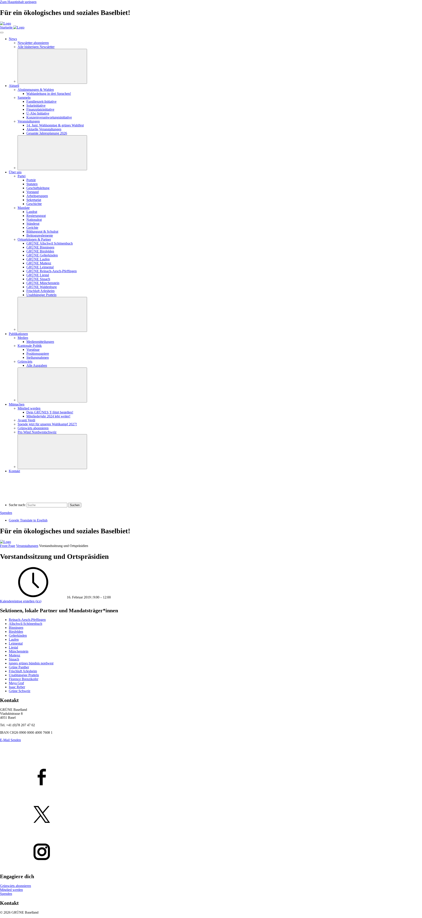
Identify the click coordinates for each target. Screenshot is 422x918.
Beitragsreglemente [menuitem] (39, 235)
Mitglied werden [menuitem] (29, 408)
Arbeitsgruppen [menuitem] (37, 196)
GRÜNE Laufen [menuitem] (38, 259)
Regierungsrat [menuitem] (36, 216)
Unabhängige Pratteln (24, 675)
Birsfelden (16, 631)
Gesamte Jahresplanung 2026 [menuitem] (46, 133)
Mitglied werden (11, 890)
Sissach (14, 659)
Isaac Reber (17, 687)
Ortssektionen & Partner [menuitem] (34, 239)
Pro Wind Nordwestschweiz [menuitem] (37, 432)
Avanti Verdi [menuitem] (26, 420)
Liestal (13, 647)
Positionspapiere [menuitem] (37, 353)
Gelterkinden (18, 635)
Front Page (7, 546)
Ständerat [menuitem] (32, 223)
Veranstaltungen (27, 546)
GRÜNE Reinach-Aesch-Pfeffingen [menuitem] (51, 271)
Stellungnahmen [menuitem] (37, 357)
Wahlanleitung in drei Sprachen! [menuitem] (48, 93)
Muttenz (14, 655)
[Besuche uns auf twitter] (211, 815)
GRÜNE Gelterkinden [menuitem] (42, 255)
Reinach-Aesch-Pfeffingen (27, 620)
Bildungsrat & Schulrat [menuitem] (42, 231)
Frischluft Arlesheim (23, 671)
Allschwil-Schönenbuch (25, 623)
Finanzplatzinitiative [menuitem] (40, 109)
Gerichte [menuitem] (32, 227)
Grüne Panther (19, 667)
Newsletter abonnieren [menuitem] (33, 43)
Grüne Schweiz (19, 691)
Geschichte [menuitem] (34, 204)
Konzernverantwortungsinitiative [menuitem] (49, 117)
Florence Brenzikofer (23, 679)
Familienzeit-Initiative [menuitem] (41, 101)
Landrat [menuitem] (31, 212)
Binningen (16, 627)
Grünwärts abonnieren (15, 886)
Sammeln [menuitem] (24, 97)
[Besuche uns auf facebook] (211, 777)
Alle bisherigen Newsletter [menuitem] (36, 47)
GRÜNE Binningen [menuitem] (40, 247)
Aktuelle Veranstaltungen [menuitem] (43, 129)
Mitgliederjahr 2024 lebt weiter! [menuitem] (48, 416)
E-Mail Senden (10, 740)
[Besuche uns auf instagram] (211, 852)
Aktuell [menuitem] (14, 86)
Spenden (6, 513)
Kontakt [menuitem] (14, 471)
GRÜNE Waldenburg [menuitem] (41, 287)
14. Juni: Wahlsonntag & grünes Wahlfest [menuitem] (55, 125)
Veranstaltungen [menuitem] (29, 121)
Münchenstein (18, 651)
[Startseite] (5, 23)
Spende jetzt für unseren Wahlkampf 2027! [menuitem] (47, 424)
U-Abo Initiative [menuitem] (37, 113)
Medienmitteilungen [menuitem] (40, 342)
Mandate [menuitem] (24, 208)
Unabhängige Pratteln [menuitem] (41, 295)
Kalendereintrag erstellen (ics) (20, 601)
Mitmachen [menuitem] (16, 404)
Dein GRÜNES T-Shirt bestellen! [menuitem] (49, 412)
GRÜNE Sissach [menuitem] (38, 279)
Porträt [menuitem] (31, 180)
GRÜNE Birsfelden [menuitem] (40, 251)
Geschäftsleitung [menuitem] (37, 188)
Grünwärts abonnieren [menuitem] (33, 428)
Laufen (14, 639)
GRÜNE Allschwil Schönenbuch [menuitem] (49, 243)
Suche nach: (17, 505)
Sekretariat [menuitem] (33, 200)
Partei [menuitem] (21, 176)
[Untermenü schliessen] (52, 66)
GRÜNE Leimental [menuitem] (40, 267)
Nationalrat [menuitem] (34, 219)
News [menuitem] (13, 39)
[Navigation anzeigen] (2, 32)
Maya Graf (16, 683)
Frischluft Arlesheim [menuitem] (40, 291)
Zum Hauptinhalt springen (18, 2)
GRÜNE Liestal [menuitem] (37, 275)
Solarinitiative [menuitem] (35, 105)
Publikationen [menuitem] (18, 334)
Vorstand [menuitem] (32, 192)
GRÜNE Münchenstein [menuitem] (42, 283)
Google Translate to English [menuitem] (28, 520)
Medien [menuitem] (23, 338)
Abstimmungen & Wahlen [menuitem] (36, 89)
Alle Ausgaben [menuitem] (36, 365)
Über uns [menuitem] (15, 172)
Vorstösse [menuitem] (33, 349)
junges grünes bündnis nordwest (31, 663)
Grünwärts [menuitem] (25, 361)
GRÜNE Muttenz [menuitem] (38, 263)
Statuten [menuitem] (32, 184)
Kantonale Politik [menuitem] (30, 345)
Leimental (16, 643)
